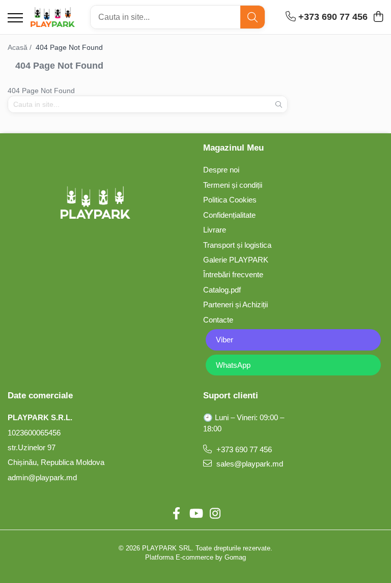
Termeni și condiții (232, 185)
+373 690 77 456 (243, 449)
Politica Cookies (230, 199)
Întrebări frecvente (233, 274)
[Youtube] (195, 513)
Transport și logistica (237, 245)
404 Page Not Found (69, 47)
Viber (224, 339)
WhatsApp (233, 365)
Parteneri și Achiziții (235, 304)
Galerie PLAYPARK (235, 259)
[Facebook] (176, 513)
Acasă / (21, 47)
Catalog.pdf (222, 289)
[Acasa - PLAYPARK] (53, 17)
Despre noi (221, 169)
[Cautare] (252, 17)
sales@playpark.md (248, 463)
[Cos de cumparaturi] (378, 17)
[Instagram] (215, 513)
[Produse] (15, 18)
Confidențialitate (229, 215)
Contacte (218, 319)
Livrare (214, 229)
